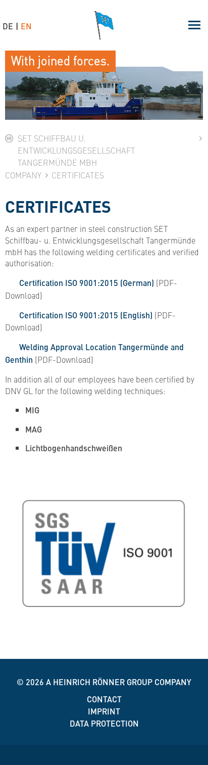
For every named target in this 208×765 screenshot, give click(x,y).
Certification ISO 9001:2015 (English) (85, 315)
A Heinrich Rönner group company (118, 682)
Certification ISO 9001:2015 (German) (86, 283)
